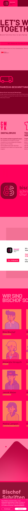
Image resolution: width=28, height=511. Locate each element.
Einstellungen (7, 509)
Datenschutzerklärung (19, 505)
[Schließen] (26, 500)
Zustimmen (20, 509)
